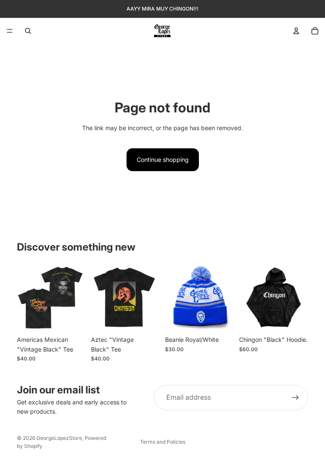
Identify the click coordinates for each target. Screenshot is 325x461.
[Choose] (72, 318)
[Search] (28, 31)
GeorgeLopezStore (59, 438)
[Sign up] (295, 397)
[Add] (221, 318)
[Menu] (9, 31)
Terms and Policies (162, 442)
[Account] (296, 31)
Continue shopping (163, 159)
